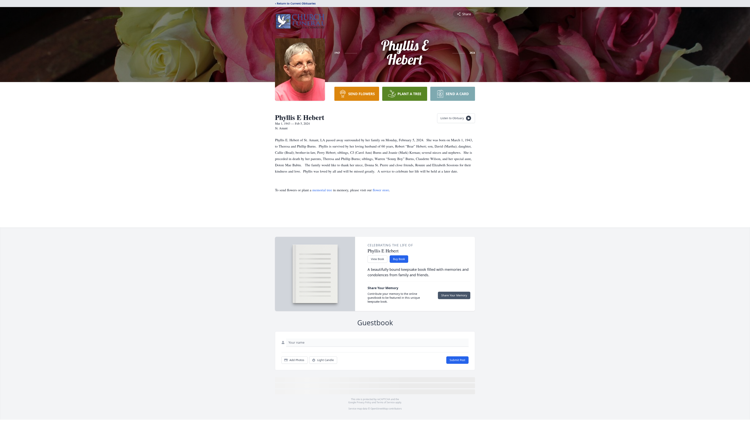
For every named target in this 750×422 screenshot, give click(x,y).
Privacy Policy (364, 402)
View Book (377, 259)
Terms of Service (386, 402)
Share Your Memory (454, 295)
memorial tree (322, 190)
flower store (381, 190)
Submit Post (457, 360)
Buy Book (399, 259)
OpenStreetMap (379, 408)
